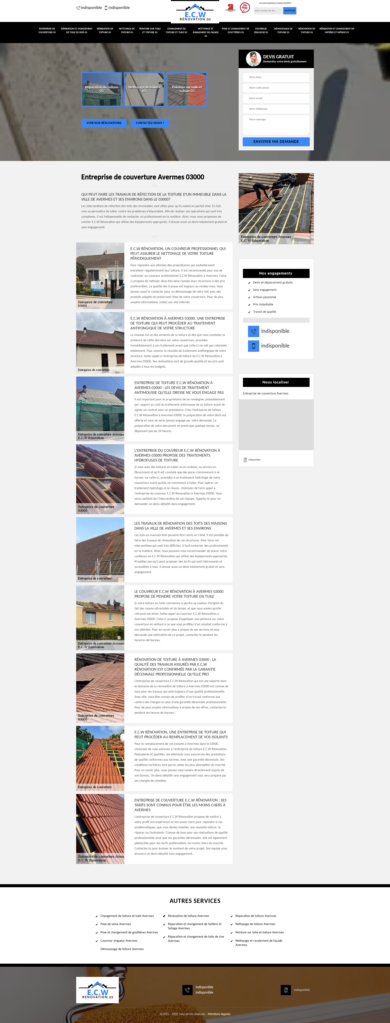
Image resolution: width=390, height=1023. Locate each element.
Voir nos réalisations (104, 123)
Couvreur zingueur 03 (261, 31)
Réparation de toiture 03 (105, 31)
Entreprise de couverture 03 (47, 31)
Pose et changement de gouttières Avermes (129, 932)
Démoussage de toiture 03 (283, 31)
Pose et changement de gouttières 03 (235, 31)
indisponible (91, 8)
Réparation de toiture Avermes (255, 916)
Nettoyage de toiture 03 (127, 31)
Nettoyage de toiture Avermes (255, 924)
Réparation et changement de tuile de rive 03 (76, 31)
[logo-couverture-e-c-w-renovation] (195, 11)
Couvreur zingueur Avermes (119, 941)
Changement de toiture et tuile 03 (176, 31)
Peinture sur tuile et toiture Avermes (259, 932)
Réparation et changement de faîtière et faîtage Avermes (194, 926)
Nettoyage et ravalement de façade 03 (206, 32)
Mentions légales (219, 1014)
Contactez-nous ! (150, 123)
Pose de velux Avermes (116, 924)
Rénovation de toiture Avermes (188, 916)
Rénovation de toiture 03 (306, 31)
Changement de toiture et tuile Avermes (127, 916)
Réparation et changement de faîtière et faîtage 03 (337, 31)
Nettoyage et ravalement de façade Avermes (258, 943)
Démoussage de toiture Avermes (122, 949)
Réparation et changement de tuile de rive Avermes (196, 939)
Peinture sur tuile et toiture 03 (150, 31)
